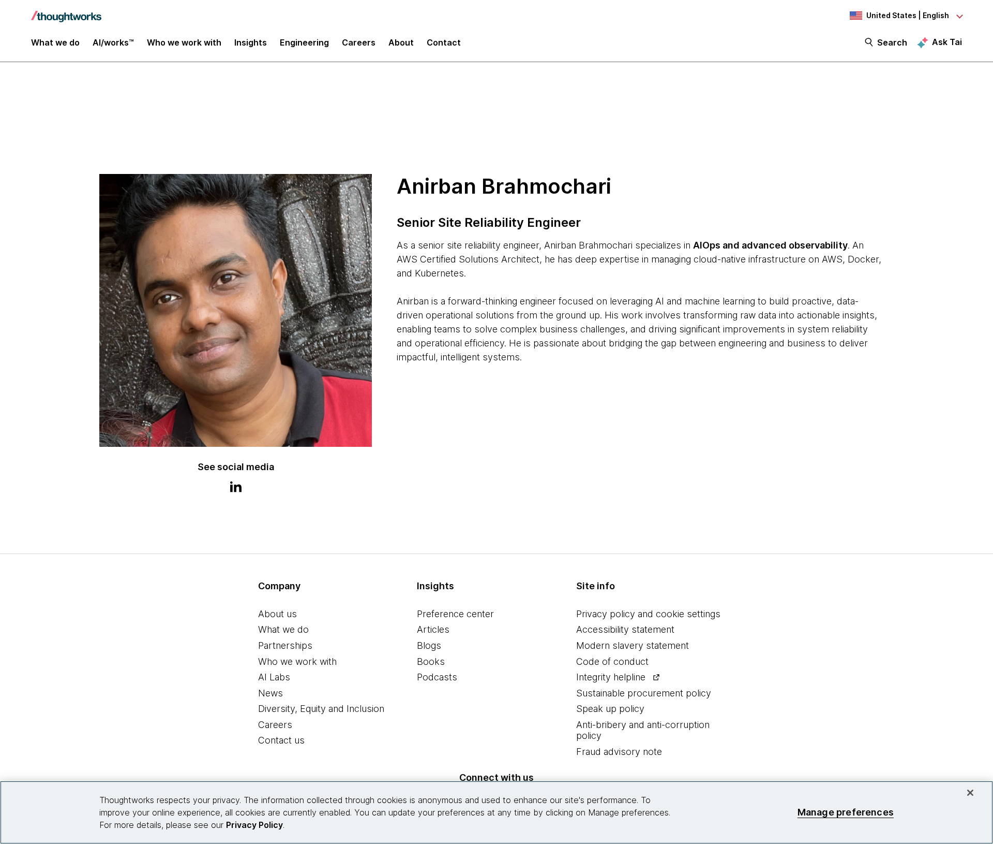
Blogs (429, 645)
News (270, 693)
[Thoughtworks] (66, 11)
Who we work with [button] (184, 42)
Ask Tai (947, 42)
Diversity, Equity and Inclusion (321, 708)
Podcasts (437, 677)
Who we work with (297, 661)
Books (431, 661)
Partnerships (285, 645)
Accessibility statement (625, 629)
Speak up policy (610, 708)
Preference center (455, 613)
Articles (433, 629)
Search (892, 42)
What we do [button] (55, 42)
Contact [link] (444, 42)
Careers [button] (358, 42)
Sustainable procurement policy (643, 693)
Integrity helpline (610, 677)
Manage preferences (846, 812)
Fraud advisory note (619, 751)
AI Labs (274, 677)
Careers (275, 724)
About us (277, 613)
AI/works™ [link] (113, 42)
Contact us (281, 740)
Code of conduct (612, 661)
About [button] (401, 42)
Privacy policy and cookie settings (648, 613)
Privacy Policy (254, 825)
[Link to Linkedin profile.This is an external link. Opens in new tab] (236, 488)
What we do (283, 629)
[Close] (970, 792)
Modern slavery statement (632, 645)
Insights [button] (250, 42)
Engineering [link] (304, 42)
